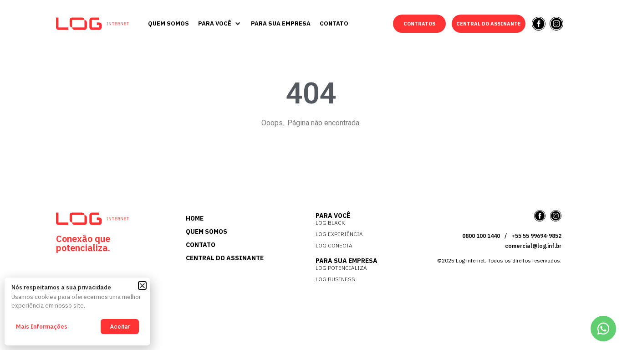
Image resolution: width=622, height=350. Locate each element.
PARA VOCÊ (333, 215)
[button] (220, 24)
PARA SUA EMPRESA (346, 261)
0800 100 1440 (481, 235)
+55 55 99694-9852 (536, 235)
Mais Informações (41, 326)
